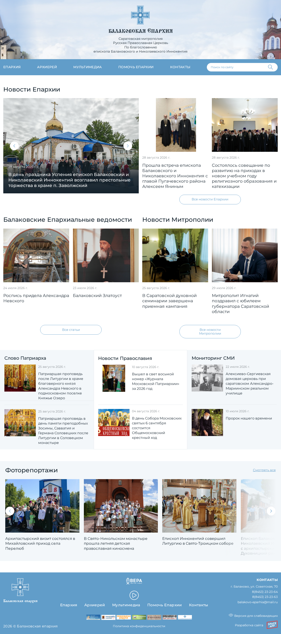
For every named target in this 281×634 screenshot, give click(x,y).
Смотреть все (264, 470)
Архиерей (47, 67)
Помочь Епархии (164, 605)
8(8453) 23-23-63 (265, 597)
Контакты (180, 67)
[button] (14, 145)
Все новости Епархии (210, 199)
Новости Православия (125, 358)
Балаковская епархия (140, 31)
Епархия (12, 67)
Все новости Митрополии (210, 331)
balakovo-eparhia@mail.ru (258, 602)
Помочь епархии (135, 67)
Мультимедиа (87, 67)
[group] (71, 145)
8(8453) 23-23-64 (265, 592)
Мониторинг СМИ (213, 358)
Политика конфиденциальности (139, 626)
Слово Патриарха (25, 358)
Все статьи (71, 330)
